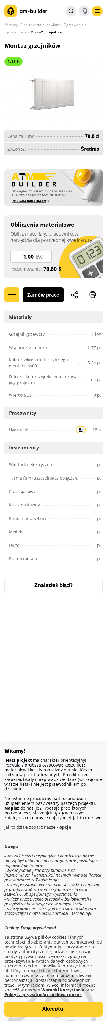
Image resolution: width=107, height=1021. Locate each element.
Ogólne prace (15, 32)
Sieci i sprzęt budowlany (40, 24)
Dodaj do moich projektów (11, 294)
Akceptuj (53, 1009)
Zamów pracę (43, 295)
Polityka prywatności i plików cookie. (43, 994)
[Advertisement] (53, 667)
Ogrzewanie (74, 24)
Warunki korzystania (62, 990)
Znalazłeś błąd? (53, 585)
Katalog (10, 24)
